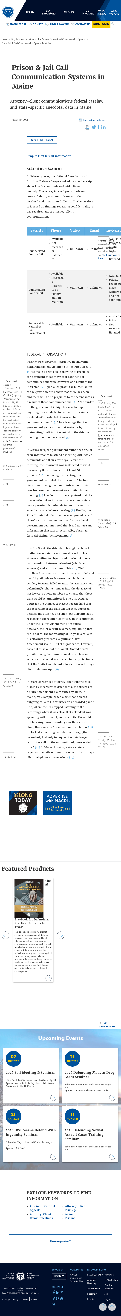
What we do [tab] (102, 12)
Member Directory (91, 1281)
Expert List (92, 1293)
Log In (108, 1299)
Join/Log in (101, 24)
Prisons (70, 1218)
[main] (60, 631)
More (31, 39)
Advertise (109, 1274)
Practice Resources (110, 1287)
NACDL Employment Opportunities (76, 1278)
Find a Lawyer (59, 24)
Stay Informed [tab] (49, 13)
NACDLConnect (95, 1274)
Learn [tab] (30, 13)
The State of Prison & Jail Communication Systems (62, 39)
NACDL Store (18, 24)
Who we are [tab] (114, 12)
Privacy (15, 1299)
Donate (38, 24)
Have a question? (60, 1241)
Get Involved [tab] (88, 13)
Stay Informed (18, 39)
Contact (34, 1299)
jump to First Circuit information (49, 156)
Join (106, 1293)
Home (5, 39)
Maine (69, 1214)
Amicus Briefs (93, 1288)
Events (90, 1299)
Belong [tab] (68, 13)
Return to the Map (42, 139)
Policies (25, 1299)
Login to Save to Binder (94, 120)
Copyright (6, 1299)
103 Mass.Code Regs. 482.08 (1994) (107, 1026)
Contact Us (82, 24)
